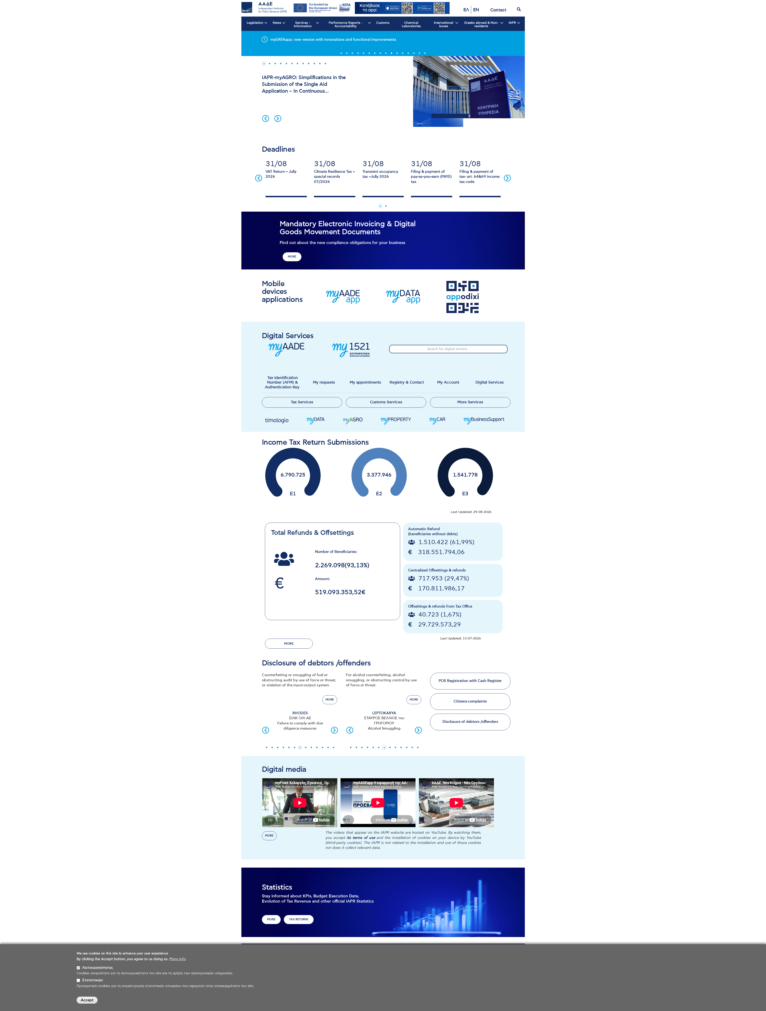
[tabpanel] (383, 39)
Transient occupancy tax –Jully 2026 (380, 174)
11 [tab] (397, 54)
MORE (292, 256)
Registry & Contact (407, 382)
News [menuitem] (274, 26)
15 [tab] (419, 54)
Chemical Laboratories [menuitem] (411, 24)
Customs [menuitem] (383, 22)
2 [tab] (347, 54)
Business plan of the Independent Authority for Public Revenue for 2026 (333, 39)
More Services (470, 402)
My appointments (365, 382)
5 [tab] (363, 54)
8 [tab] (380, 54)
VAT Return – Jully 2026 (281, 174)
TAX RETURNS (298, 919)
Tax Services (302, 402)
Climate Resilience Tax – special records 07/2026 (334, 177)
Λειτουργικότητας (97, 968)
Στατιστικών (92, 980)
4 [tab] (358, 54)
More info (177, 959)
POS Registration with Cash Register (470, 681)
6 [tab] (369, 54)
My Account (448, 382)
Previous (265, 118)
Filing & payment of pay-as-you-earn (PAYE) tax (431, 177)
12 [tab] (403, 54)
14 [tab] (414, 54)
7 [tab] (375, 54)
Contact (498, 10)
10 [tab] (391, 54)
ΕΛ (466, 10)
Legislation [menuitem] (252, 26)
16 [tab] (425, 54)
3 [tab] (352, 54)
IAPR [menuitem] (509, 26)
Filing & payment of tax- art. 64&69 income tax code (479, 177)
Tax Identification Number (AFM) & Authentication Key (282, 382)
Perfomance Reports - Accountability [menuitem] (340, 26)
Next (278, 118)
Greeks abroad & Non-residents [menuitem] (478, 26)
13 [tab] (408, 54)
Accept (87, 1000)
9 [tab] (386, 54)
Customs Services (386, 402)
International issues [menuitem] (440, 26)
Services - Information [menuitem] (298, 26)
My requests (324, 382)
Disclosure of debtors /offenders (470, 722)
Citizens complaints (470, 701)
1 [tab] (341, 54)
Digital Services (490, 382)
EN (476, 10)
